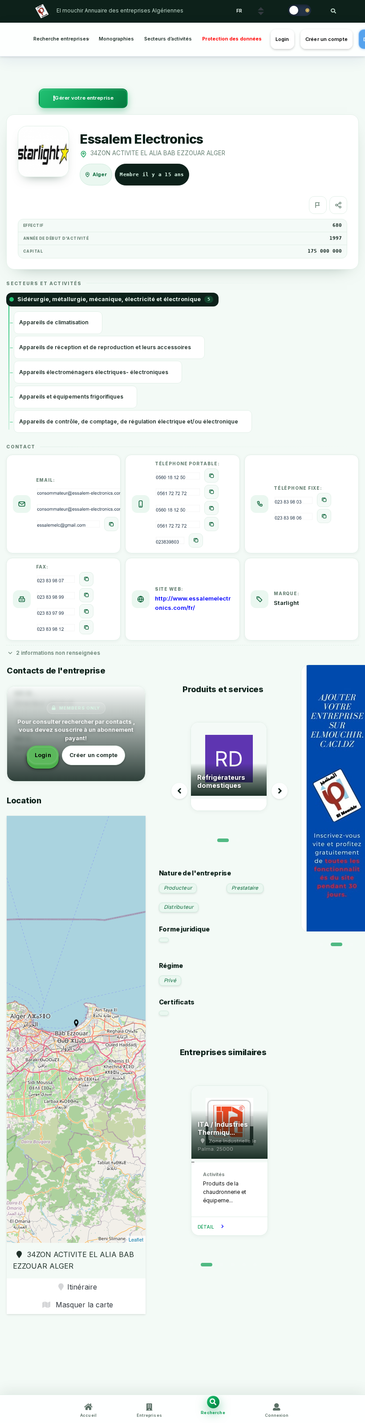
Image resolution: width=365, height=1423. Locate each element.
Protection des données (232, 39)
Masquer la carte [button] (83, 1304)
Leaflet (136, 1239)
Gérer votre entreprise (84, 98)
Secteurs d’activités (168, 39)
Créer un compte (326, 39)
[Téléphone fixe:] (324, 500)
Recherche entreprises (61, 39)
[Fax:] (86, 579)
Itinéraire (82, 1286)
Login (282, 39)
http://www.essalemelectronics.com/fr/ (193, 603)
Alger (100, 174)
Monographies (116, 39)
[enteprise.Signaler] (318, 205)
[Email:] (111, 524)
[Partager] (338, 205)
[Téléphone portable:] (211, 475)
